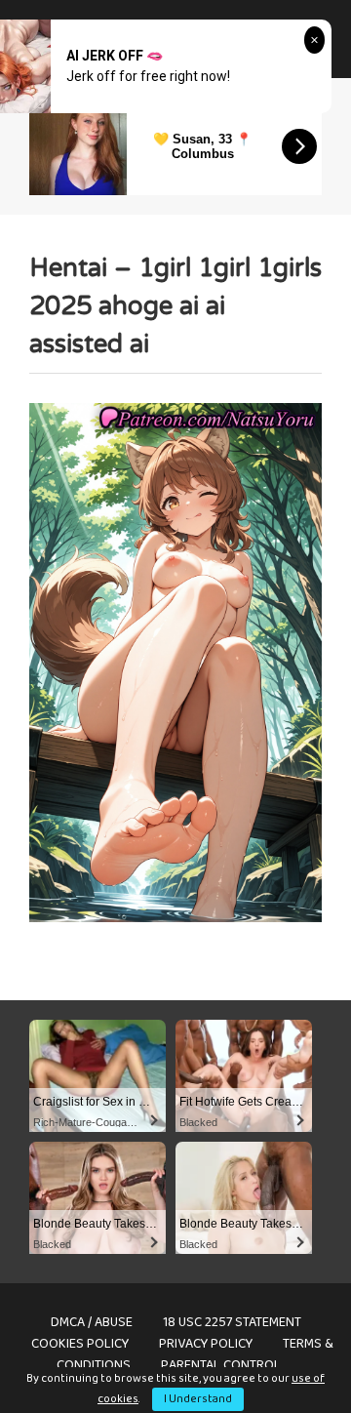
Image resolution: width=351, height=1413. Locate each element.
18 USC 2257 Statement (232, 1322)
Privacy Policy (206, 1343)
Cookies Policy (80, 1343)
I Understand (198, 1399)
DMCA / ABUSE (92, 1322)
